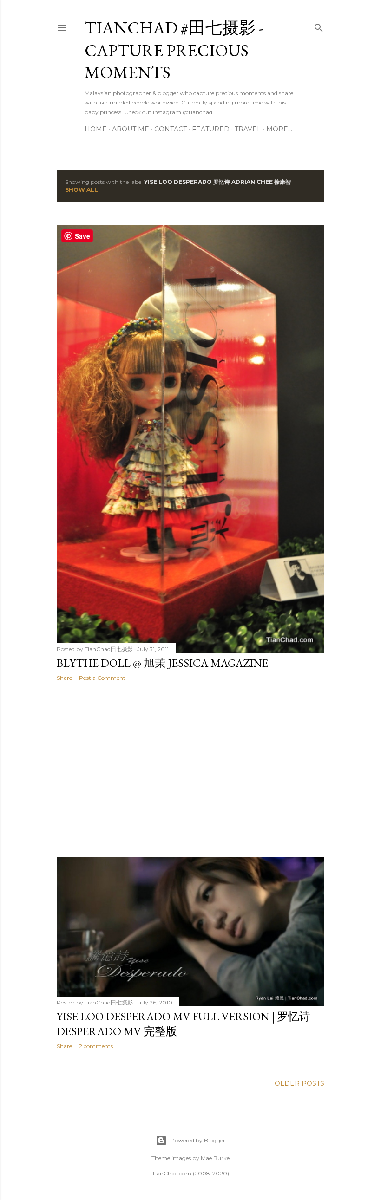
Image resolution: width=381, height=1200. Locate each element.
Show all (81, 189)
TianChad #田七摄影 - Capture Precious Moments (174, 50)
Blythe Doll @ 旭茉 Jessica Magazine (162, 663)
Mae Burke (215, 1157)
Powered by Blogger (198, 1140)
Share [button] (64, 677)
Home (96, 129)
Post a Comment (102, 677)
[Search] (318, 26)
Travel (248, 129)
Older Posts (299, 1083)
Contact (170, 129)
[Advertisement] (190, 769)
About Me (130, 129)
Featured (211, 129)
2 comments (96, 1046)
